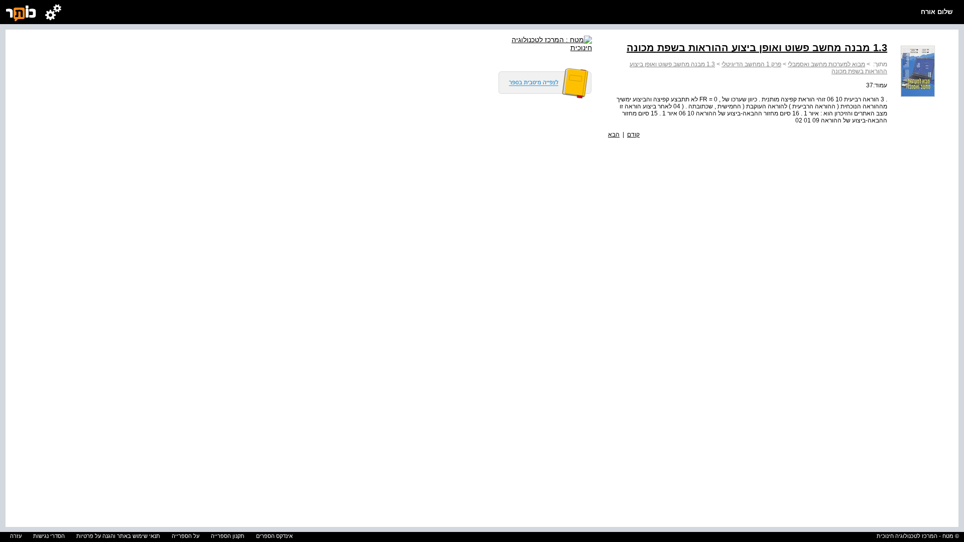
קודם (633, 134)
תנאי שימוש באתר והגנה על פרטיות (118, 536)
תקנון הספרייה (228, 536)
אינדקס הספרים (274, 536)
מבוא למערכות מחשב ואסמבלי (826, 64)
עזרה (16, 536)
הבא (614, 134)
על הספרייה (185, 536)
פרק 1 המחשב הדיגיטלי (751, 64)
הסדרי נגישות (49, 536)
